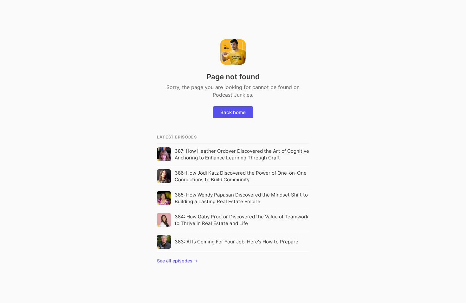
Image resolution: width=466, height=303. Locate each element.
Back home (233, 112)
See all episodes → (177, 260)
